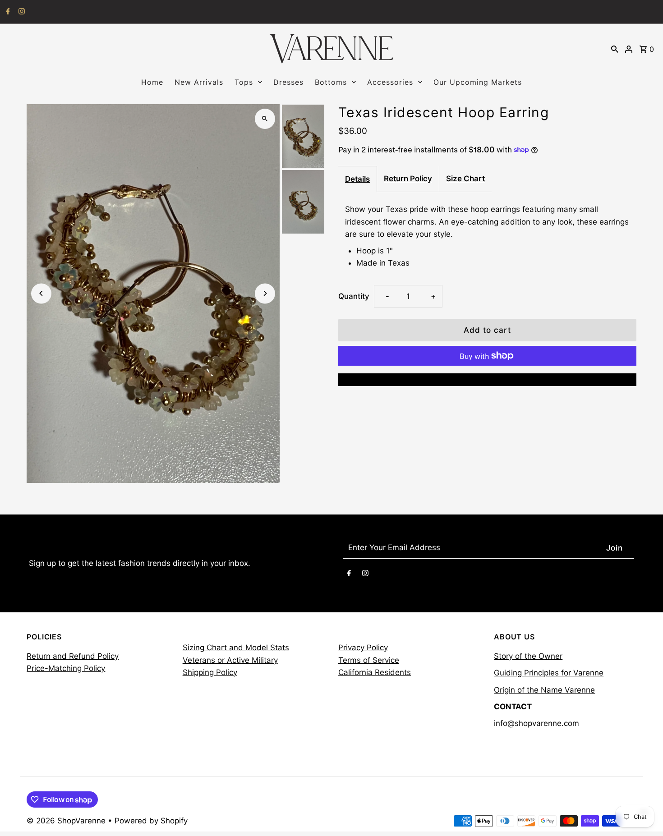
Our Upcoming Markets (477, 82)
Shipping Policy (210, 672)
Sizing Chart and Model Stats (236, 647)
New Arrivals (199, 82)
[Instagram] (20, 12)
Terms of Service (368, 660)
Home (152, 82)
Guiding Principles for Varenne (548, 672)
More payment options (487, 379)
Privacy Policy (363, 647)
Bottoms (331, 82)
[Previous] (41, 293)
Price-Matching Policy (66, 668)
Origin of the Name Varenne (544, 689)
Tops (244, 82)
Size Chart (465, 178)
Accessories (390, 82)
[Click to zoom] (265, 119)
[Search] (615, 48)
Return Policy (408, 178)
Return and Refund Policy (73, 656)
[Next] (265, 293)
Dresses (288, 82)
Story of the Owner (528, 656)
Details (357, 179)
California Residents (374, 672)
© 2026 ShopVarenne (67, 820)
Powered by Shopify (151, 820)
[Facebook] (7, 12)
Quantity (353, 296)
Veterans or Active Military (230, 660)
